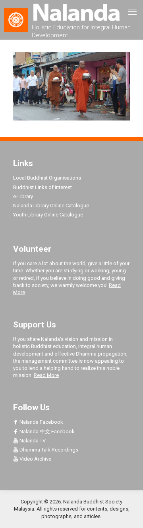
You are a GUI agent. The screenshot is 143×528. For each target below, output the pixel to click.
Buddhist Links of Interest (42, 187)
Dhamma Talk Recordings (48, 450)
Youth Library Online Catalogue (48, 215)
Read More (46, 375)
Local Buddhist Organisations (47, 178)
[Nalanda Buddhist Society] (71, 12)
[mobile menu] (132, 12)
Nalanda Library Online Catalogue (51, 206)
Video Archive (34, 459)
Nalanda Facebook (40, 422)
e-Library (23, 196)
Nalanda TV (32, 441)
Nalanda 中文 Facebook (46, 431)
